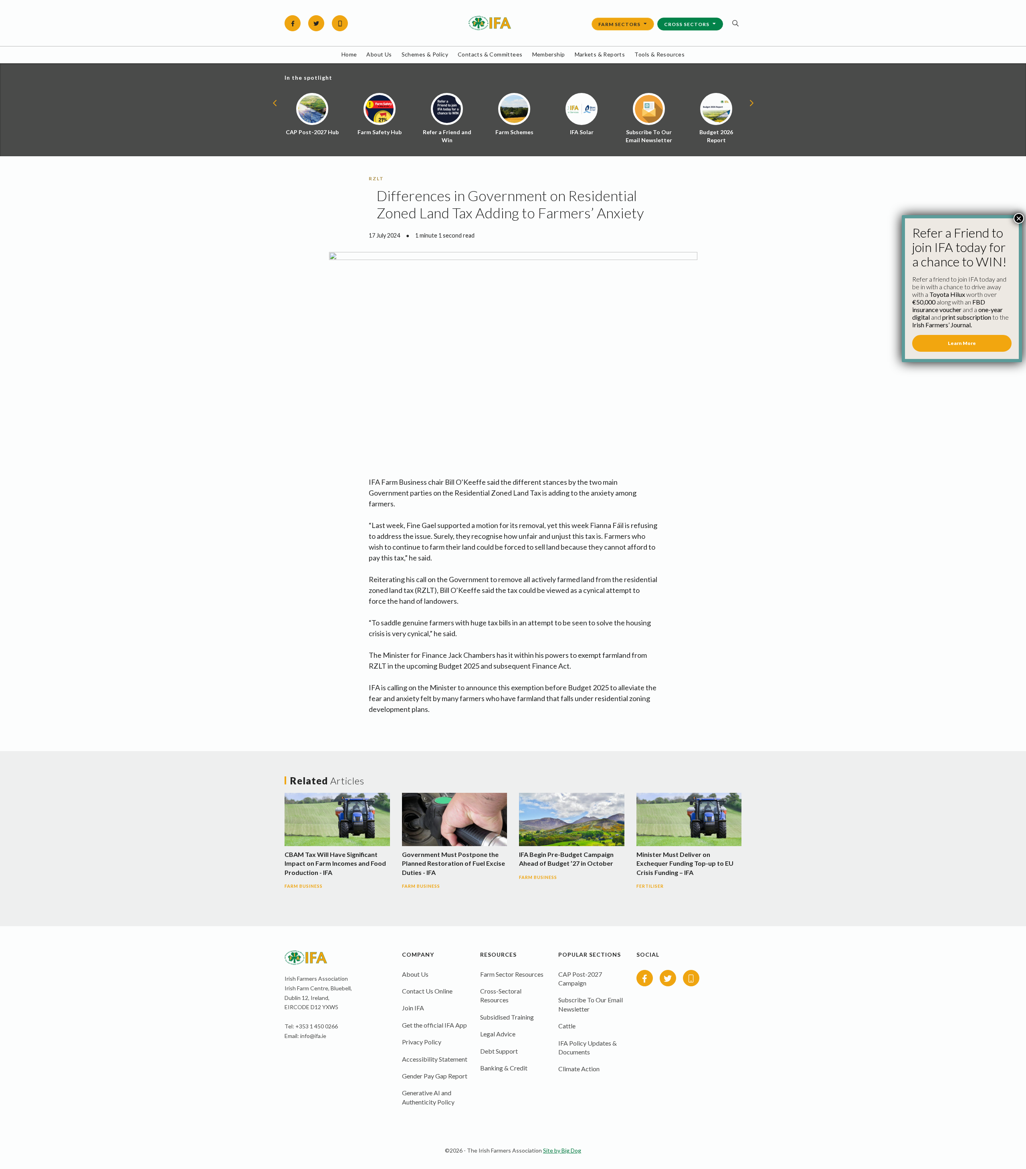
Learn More (962, 343)
